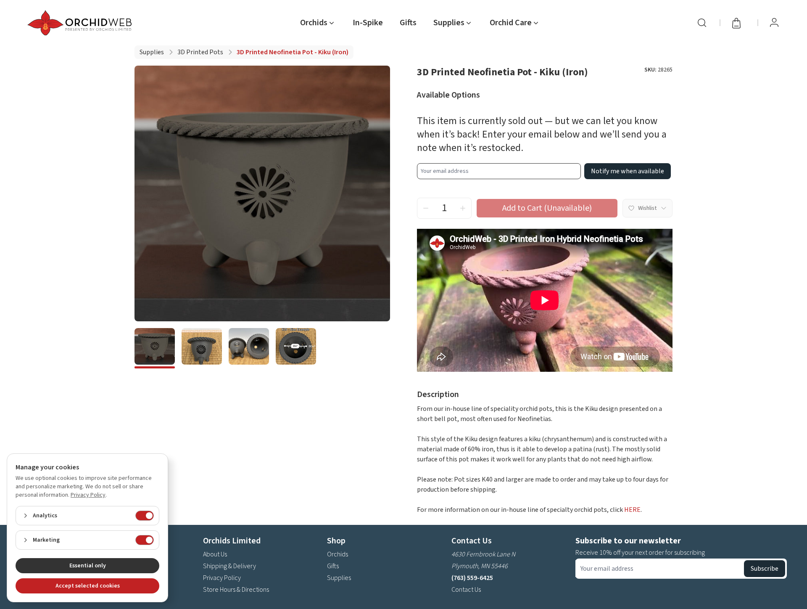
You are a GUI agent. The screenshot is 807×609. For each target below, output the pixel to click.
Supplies (152, 52)
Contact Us (466, 589)
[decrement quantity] (426, 208)
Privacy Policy (222, 578)
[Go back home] (81, 22)
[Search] (702, 23)
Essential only (87, 565)
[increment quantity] (462, 208)
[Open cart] (739, 22)
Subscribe (764, 568)
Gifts (408, 23)
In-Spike (368, 23)
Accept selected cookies (87, 586)
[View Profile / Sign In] (774, 23)
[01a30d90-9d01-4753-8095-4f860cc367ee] (249, 348)
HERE (632, 509)
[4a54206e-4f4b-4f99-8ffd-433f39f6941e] (154, 348)
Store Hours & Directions (236, 589)
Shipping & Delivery (229, 566)
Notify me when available (627, 171)
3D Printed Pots (200, 52)
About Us (215, 554)
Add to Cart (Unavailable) (547, 208)
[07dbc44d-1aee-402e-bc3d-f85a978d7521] (202, 348)
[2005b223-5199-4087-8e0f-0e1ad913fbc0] (296, 348)
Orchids (337, 554)
